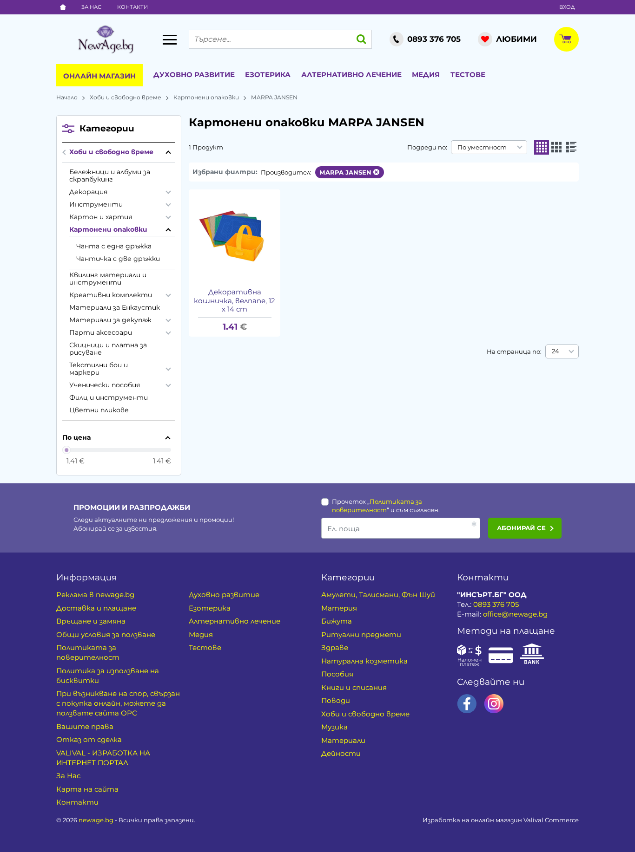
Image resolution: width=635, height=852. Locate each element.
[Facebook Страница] (467, 703)
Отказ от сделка (89, 739)
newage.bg (96, 820)
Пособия (337, 674)
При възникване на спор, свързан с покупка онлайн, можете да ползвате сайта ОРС (118, 703)
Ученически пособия (104, 385)
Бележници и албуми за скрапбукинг (109, 175)
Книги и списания (354, 687)
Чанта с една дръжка (114, 246)
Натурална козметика (364, 661)
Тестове (467, 74)
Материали (343, 740)
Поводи (335, 700)
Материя (339, 608)
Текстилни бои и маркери (98, 369)
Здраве (334, 647)
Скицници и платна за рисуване (108, 349)
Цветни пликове (99, 410)
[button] (541, 147)
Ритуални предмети (361, 634)
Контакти (132, 7)
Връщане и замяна (91, 621)
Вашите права (84, 726)
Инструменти (96, 204)
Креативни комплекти (110, 295)
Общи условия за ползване (105, 634)
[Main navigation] (169, 39)
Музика (334, 726)
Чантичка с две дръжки (118, 258)
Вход (567, 7)
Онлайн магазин (99, 76)
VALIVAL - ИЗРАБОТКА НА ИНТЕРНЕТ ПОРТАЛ (103, 757)
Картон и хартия (100, 217)
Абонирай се (521, 528)
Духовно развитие (194, 74)
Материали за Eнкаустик (114, 307)
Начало (67, 97)
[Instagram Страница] (494, 703)
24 (555, 351)
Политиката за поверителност (87, 652)
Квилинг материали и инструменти (107, 278)
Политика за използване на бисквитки (107, 675)
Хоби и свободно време (125, 97)
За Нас (91, 7)
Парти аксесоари (100, 332)
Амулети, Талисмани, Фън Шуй (378, 594)
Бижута (336, 621)
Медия (426, 74)
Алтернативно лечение (351, 74)
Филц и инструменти (108, 397)
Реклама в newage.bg (95, 594)
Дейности (341, 753)
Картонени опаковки (206, 97)
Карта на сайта (87, 789)
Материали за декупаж (110, 320)
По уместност (482, 147)
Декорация (88, 192)
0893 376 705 (496, 604)
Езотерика (268, 74)
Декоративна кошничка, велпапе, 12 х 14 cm (234, 301)
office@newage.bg (515, 614)
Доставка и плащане (96, 608)
